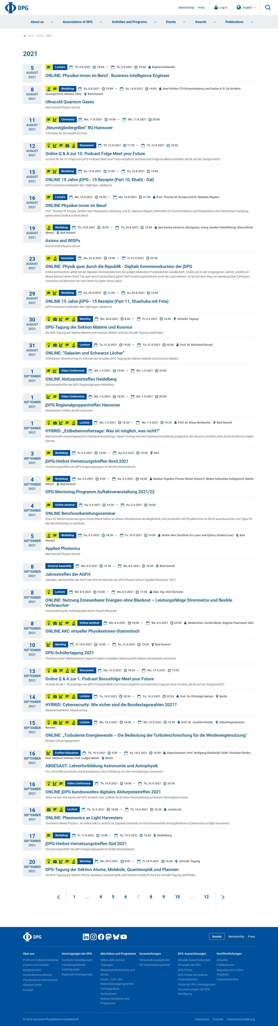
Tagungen (106, 965)
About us (37, 22)
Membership (186, 7)
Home (30, 35)
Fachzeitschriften (228, 979)
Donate (217, 936)
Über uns (28, 954)
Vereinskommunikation (37, 974)
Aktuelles (222, 960)
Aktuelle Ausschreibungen (194, 960)
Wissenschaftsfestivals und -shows (118, 972)
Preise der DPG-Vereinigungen (197, 984)
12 (206, 896)
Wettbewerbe (108, 993)
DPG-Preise (185, 970)
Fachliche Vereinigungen (77, 960)
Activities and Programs (129, 22)
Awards (200, 22)
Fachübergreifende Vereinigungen (73, 967)
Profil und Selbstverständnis (40, 960)
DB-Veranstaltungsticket (154, 965)
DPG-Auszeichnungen (192, 954)
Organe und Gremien (36, 965)
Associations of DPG (78, 22)
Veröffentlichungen (229, 954)
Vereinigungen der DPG (77, 954)
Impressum (202, 1019)
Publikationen (225, 965)
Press (201, 7)
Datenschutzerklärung (241, 1019)
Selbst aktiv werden (112, 960)
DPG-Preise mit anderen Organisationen (193, 977)
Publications (234, 22)
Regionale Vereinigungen (77, 974)
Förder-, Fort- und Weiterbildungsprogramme (117, 981)
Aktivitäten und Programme (118, 954)
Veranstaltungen (150, 954)
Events (171, 22)
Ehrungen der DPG (189, 965)
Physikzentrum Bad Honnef (40, 980)
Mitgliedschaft (32, 970)
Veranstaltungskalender (154, 960)
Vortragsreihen (109, 988)
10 (177, 896)
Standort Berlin (32, 984)
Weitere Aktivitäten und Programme (114, 1001)
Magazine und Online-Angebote (230, 972)
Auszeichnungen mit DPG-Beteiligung (194, 991)
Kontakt (28, 990)
